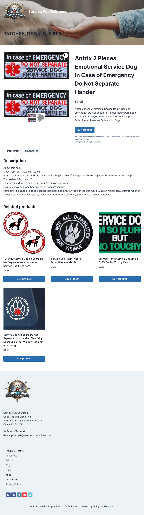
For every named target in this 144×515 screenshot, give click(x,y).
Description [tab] (13, 150)
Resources (11, 455)
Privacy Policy (13, 484)
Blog (7, 465)
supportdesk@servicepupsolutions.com (29, 435)
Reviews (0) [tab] (31, 150)
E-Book (9, 460)
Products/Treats (14, 450)
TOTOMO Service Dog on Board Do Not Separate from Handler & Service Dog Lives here (23, 262)
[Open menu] (138, 11)
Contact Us (11, 479)
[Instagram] (19, 494)
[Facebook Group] (13, 494)
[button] (65, 55)
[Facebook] (8, 494)
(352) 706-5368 (16, 430)
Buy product (84, 129)
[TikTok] (30, 494)
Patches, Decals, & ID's (32, 33)
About (8, 474)
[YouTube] (24, 494)
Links (8, 470)
